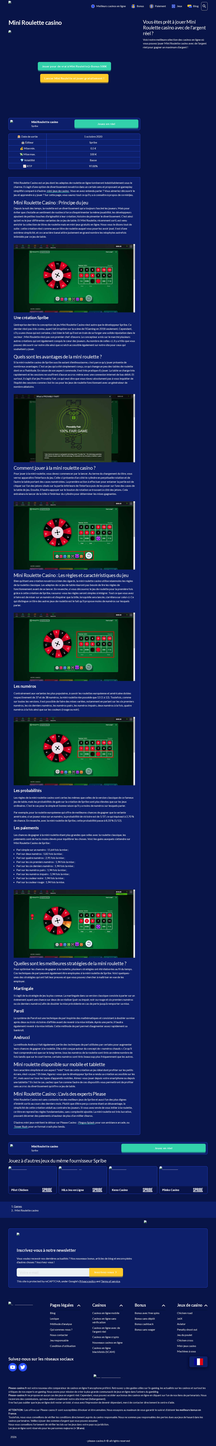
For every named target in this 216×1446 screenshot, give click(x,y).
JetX (179, 1318)
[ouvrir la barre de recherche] (204, 6)
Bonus (140, 6)
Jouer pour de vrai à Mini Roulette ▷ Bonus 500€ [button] (74, 66)
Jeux (179, 6)
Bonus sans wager (145, 1329)
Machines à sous (186, 1351)
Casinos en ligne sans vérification (104, 1320)
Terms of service (110, 1281)
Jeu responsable (59, 1340)
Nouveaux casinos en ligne (107, 1342)
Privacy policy (87, 1281)
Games (18, 1206)
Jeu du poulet (184, 1334)
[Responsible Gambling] (108, 1376)
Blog (196, 6)
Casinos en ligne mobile (105, 1313)
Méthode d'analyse (61, 1324)
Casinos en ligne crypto (105, 1336)
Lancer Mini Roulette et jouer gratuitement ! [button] (74, 78)
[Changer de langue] (198, 1361)
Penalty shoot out (187, 1329)
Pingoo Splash (86, 1122)
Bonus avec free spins (147, 1313)
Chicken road (184, 1313)
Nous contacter (59, 1334)
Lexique (54, 1318)
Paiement (160, 6)
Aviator (181, 1324)
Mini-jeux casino (186, 1345)
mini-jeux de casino (58, 190)
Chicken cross (185, 1340)
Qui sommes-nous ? (61, 1329)
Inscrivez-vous (104, 1272)
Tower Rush (21, 1126)
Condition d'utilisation (63, 1345)
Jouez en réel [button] (106, 123)
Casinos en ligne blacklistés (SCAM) (103, 1349)
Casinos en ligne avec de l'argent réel (106, 1329)
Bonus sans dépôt (145, 1318)
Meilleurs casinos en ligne (111, 6)
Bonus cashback (144, 1324)
